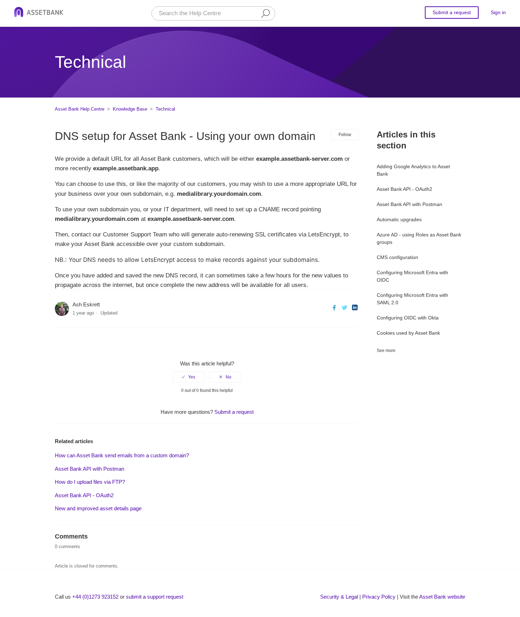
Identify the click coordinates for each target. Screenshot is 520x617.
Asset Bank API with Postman (409, 204)
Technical (165, 109)
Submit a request (452, 12)
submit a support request (154, 597)
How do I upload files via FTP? (90, 482)
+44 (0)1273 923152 (95, 597)
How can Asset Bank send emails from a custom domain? (122, 455)
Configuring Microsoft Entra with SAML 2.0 (412, 298)
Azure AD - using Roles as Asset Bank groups (419, 238)
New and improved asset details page (98, 508)
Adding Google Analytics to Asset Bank (413, 170)
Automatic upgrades (399, 219)
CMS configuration (397, 257)
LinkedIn (354, 307)
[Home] (38, 13)
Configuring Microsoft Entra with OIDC (412, 276)
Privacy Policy (378, 597)
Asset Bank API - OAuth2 (404, 189)
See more (386, 350)
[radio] (188, 377)
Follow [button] (345, 134)
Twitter (344, 307)
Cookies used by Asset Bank (408, 333)
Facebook (334, 307)
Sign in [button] (498, 12)
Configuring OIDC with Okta (408, 318)
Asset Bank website (442, 597)
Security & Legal (339, 597)
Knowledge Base (130, 109)
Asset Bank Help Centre (79, 109)
